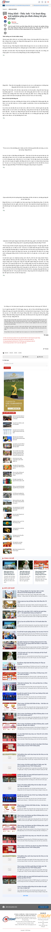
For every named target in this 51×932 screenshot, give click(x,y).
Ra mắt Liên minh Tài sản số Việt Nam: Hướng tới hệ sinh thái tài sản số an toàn (32, 693)
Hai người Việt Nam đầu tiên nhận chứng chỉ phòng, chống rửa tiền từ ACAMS (31, 927)
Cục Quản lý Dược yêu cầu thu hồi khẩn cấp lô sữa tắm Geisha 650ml (32, 907)
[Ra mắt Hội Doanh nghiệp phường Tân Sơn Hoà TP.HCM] (9, 635)
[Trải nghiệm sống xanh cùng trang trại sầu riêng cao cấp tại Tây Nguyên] (9, 758)
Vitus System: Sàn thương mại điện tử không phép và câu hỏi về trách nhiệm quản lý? (32, 714)
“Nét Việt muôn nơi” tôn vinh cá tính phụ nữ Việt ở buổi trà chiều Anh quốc (25, 573)
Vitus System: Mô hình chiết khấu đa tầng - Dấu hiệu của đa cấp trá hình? (32, 704)
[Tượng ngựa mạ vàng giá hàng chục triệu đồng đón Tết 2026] (9, 604)
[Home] (5, 17)
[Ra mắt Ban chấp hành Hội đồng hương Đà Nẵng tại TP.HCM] (9, 666)
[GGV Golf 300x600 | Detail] (14, 391)
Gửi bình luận (7, 367)
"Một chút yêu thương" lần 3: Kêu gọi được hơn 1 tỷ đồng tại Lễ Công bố (32, 683)
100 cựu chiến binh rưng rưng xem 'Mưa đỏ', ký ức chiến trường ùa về (32, 734)
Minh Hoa (14, 22)
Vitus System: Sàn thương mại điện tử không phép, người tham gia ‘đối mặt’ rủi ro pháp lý (32, 724)
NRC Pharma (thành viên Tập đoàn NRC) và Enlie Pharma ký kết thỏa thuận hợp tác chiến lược (30, 591)
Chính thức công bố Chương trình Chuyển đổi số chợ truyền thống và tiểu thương (31, 897)
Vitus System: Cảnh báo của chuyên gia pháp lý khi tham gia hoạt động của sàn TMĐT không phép (32, 744)
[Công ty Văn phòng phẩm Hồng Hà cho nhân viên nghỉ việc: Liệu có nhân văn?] (9, 788)
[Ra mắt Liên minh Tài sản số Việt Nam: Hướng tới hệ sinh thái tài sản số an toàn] (9, 696)
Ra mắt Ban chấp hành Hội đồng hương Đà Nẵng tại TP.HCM (31, 663)
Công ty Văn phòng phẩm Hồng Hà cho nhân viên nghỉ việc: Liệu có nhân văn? (32, 785)
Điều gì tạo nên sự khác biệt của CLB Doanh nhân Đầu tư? (31, 5)
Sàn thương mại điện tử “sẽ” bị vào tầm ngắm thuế (15, 342)
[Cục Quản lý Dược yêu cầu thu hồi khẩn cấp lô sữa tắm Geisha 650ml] (9, 910)
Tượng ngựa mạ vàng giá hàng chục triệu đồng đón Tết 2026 (32, 601)
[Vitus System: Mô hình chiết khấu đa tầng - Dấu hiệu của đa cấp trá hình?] (9, 707)
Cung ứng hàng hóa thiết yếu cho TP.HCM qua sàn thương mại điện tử (19, 341)
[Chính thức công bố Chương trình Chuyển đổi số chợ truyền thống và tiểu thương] (9, 900)
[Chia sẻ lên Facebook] (5, 21)
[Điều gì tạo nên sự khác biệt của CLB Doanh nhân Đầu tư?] (9, 625)
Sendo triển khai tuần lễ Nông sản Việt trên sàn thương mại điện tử (19, 339)
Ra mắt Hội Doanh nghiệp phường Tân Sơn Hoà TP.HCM (32, 631)
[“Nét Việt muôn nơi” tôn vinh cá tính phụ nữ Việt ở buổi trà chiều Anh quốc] (9, 656)
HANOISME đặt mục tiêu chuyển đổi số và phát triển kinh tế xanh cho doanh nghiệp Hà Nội (31, 917)
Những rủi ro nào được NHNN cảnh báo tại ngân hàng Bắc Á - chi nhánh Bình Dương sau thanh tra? (31, 612)
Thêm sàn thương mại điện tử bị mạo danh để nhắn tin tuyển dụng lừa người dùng (22, 337)
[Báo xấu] (5, 33)
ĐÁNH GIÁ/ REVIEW (7, 568)
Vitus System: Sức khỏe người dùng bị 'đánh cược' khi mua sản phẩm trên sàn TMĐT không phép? (31, 765)
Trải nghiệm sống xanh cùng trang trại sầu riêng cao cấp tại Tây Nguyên (32, 755)
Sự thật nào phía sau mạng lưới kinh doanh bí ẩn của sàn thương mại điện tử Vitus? (32, 775)
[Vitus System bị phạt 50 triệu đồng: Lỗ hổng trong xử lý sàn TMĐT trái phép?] (9, 676)
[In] (5, 29)
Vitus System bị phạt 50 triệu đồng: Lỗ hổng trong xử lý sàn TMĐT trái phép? (40, 573)
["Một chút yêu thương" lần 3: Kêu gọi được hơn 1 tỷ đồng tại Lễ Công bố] (9, 686)
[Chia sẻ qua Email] (5, 25)
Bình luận (5, 13)
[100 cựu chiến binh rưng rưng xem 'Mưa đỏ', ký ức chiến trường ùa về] (9, 737)
